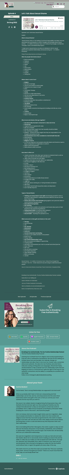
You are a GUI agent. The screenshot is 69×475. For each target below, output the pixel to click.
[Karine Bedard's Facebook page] (16, 455)
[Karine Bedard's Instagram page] (20, 455)
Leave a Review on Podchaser (29, 280)
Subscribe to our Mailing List (29, 278)
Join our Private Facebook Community (32, 283)
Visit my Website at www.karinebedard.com (33, 286)
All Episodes (33, 296)
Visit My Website (22, 458)
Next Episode (22, 296)
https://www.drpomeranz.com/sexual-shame (34, 54)
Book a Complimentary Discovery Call (32, 288)
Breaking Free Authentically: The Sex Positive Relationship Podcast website (41, 275)
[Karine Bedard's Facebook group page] (18, 455)
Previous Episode (46, 296)
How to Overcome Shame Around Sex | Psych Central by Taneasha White (41, 267)
